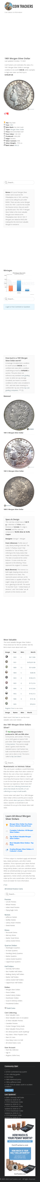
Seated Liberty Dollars (13, 995)
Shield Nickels (10, 925)
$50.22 (17, 145)
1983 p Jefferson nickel (13, 1082)
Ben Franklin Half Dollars (14, 971)
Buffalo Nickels (11, 920)
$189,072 (32, 678)
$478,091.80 (31, 662)
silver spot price (19, 800)
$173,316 (32, 683)
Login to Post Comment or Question (18, 307)
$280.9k (32, 673)
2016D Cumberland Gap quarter (16, 1072)
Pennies (8, 899)
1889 (14, 667)
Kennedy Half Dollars (13, 969)
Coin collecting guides (13, 1074)
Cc (21, 667)
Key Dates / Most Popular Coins (16, 1034)
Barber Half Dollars (12, 977)
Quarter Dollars (11, 945)
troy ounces (11, 744)
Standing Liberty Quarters (14, 953)
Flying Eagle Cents (12, 910)
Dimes (7, 930)
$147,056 (32, 688)
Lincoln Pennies (11, 902)
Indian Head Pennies (12, 907)
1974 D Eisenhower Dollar (14, 1111)
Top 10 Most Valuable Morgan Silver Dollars (20, 837)
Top (5, 885)
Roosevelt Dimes (11, 932)
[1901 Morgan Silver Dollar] (7, 661)
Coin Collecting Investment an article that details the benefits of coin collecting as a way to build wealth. (17, 788)
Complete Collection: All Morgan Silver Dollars (21, 831)
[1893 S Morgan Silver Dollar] (7, 656)
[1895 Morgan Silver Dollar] (7, 703)
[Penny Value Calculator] (20, 1132)
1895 (14, 683)
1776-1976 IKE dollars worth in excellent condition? (18, 1086)
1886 (14, 699)
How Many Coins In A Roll (14, 1040)
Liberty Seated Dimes (13, 941)
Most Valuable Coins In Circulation (17, 1018)
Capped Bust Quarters (13, 962)
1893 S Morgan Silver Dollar (13, 509)
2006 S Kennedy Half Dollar (15, 1097)
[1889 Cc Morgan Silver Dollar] (7, 666)
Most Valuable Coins (12, 1015)
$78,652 (32, 704)
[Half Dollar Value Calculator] (20, 1161)
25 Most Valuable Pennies (14, 1021)
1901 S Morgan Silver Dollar (13, 433)
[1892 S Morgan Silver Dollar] (7, 693)
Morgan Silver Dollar (17, 129)
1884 (14, 673)
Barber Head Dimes (12, 938)
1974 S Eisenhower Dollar (14, 1102)
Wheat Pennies (11, 905)
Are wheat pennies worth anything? (17, 1032)
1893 (14, 657)
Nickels (7, 915)
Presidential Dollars (12, 1003)
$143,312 (32, 694)
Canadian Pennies (12, 1023)
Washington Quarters (13, 948)
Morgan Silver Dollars (13, 990)
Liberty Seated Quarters (14, 959)
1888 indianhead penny (13, 1079)
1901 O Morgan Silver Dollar (14, 471)
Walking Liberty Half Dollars (15, 974)
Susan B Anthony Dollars (14, 1001)
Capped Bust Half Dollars (14, 983)
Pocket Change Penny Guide (15, 1026)
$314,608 (32, 667)
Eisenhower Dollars (12, 998)
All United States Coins (14, 889)
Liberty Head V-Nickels (13, 923)
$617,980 (32, 657)
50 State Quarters (12, 951)
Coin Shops (9, 1077)
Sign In (8, 1053)
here (16, 717)
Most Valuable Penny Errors (15, 1029)
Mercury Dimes (11, 935)
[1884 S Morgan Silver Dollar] (7, 672)
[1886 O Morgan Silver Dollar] (7, 698)
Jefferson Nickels (11, 917)
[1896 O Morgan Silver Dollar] (7, 687)
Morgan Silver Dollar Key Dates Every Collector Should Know (21, 825)
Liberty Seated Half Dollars (15, 980)
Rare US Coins (10, 1037)
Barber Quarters (11, 956)
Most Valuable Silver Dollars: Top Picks (21, 844)
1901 (11, 125)
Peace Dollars (10, 992)
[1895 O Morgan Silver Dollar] (7, 682)
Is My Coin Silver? (15, 756)
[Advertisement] (20, 34)
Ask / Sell (9, 1090)
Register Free (9, 708)
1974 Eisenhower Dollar (14, 1115)
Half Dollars (9, 966)
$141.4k (32, 699)
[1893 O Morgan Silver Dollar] (7, 677)
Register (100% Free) (13, 1055)
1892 (14, 694)
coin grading (25, 375)
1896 (14, 688)
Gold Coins (11, 1008)
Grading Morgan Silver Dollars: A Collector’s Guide (21, 850)
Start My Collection (12, 1050)
